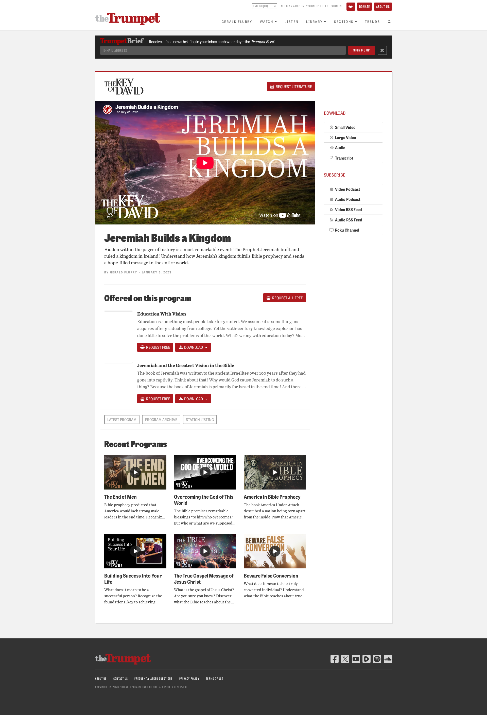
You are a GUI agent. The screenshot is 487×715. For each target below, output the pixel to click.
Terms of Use (214, 678)
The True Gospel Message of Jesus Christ (204, 578)
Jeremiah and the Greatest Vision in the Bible (185, 365)
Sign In (337, 6)
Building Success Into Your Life (133, 578)
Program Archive (161, 419)
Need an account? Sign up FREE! (304, 6)
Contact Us (120, 678)
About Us (383, 6)
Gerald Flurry (237, 21)
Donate (364, 6)
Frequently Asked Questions (153, 678)
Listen (292, 21)
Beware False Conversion (271, 575)
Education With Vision (161, 313)
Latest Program (121, 419)
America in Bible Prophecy (272, 496)
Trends (372, 21)
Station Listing (200, 419)
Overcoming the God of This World (203, 499)
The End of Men (120, 496)
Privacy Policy (189, 678)
